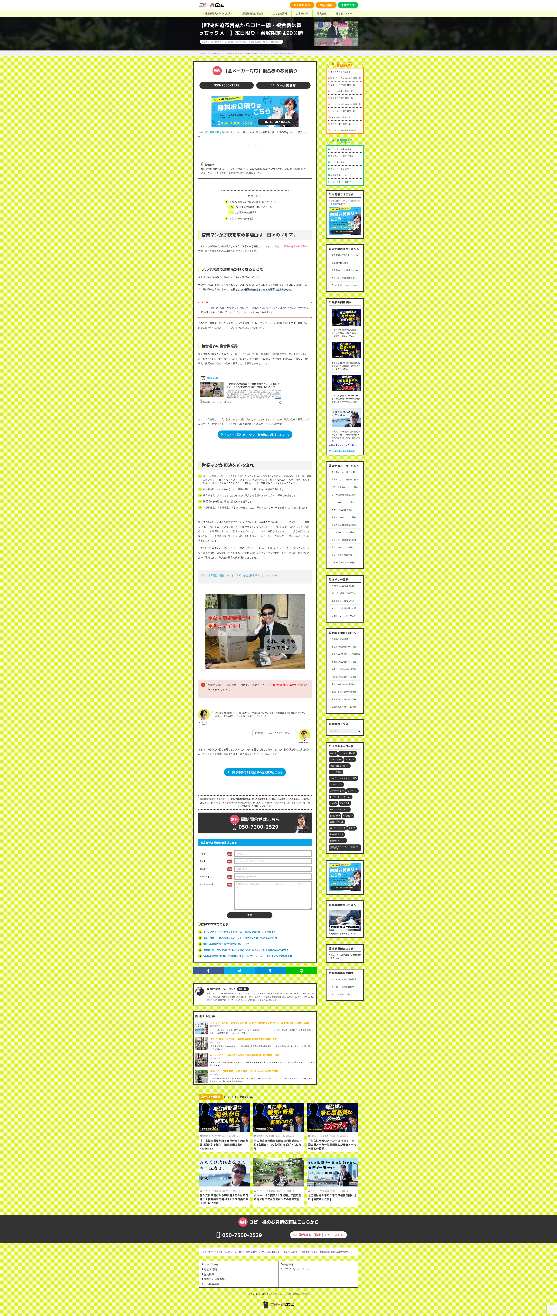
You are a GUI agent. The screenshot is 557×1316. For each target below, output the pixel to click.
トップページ (211, 1264)
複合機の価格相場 (340, 262)
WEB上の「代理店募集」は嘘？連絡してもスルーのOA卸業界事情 (244, 1071)
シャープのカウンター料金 (344, 562)
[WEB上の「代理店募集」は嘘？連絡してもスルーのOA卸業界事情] (201, 1076)
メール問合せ (286, 85)
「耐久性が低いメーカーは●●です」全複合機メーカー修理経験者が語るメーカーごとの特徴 (346, 398)
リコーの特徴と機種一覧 (341, 91)
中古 (333, 803)
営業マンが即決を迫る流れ (241, 218)
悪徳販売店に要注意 (253, 13)
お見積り (209, 1274)
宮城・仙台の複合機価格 (343, 684)
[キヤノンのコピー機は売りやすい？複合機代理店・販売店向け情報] (201, 1060)
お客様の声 (302, 13)
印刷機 (348, 815)
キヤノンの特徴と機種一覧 (342, 84)
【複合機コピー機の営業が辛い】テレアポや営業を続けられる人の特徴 (240, 937)
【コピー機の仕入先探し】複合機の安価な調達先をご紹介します (243, 1039)
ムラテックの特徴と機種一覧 (343, 130)
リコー (352, 790)
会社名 (203, 861)
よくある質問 (280, 13)
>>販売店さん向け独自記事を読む (344, 445)
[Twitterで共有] (239, 970)
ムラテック (336, 784)
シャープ (336, 772)
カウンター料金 (348, 753)
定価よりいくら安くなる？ (344, 616)
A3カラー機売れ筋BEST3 (343, 593)
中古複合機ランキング (340, 175)
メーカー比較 (337, 790)
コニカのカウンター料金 (343, 532)
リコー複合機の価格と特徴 (344, 494)
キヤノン (336, 759)
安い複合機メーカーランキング (346, 285)
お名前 (203, 853)
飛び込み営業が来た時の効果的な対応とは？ (226, 944)
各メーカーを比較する (340, 71)
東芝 (352, 828)
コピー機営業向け (273, 42)
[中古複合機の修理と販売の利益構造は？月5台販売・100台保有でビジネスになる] (346, 350)
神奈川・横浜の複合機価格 (344, 669)
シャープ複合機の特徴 (342, 555)
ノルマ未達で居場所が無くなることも (250, 207)
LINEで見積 (348, 4)
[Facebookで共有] (208, 970)
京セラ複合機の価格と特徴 (344, 540)
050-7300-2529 (302, 4)
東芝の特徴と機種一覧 (340, 124)
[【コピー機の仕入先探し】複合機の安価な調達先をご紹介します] (201, 1043)
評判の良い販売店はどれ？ (344, 585)
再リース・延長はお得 (340, 169)
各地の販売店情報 (340, 639)
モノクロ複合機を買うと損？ (345, 608)
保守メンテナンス (339, 809)
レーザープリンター (340, 797)
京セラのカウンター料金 (343, 547)
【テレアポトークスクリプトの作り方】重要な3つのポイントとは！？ (239, 931)
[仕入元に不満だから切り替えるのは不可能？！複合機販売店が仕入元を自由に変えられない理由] (201, 1027)
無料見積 (327, 5)
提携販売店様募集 (214, 1279)
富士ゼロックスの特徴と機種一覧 (345, 78)
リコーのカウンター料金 (343, 502)
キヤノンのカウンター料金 (344, 517)
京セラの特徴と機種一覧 (341, 97)
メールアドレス (207, 876)
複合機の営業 (256, 42)
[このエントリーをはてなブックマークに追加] (270, 970)
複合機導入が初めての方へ (219, 13)
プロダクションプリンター (343, 778)
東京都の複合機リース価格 (344, 646)
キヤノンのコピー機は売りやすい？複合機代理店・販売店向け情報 (244, 1055)
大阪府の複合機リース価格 (344, 699)
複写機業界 (336, 834)
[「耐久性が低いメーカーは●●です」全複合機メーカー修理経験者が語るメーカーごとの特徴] (346, 383)
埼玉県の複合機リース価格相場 (346, 654)
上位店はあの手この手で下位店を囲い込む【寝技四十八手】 (332, 1197)
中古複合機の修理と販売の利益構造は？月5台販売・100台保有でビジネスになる (346, 365)
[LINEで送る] (301, 970)
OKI (333, 753)
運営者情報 (210, 1269)
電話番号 (204, 869)
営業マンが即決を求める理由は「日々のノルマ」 (251, 201)
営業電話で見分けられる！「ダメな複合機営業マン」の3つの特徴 (242, 575)
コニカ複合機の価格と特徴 (344, 524)
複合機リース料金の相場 (343, 987)
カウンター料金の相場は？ (344, 277)
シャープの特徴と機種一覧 (342, 111)
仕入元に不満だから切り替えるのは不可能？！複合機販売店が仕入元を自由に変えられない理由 (260, 1023)
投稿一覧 (242, 989)
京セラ (345, 803)
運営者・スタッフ (345, 13)
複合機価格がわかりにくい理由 (346, 255)
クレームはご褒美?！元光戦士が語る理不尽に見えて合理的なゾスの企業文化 (277, 1197)
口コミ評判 (336, 822)
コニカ (350, 759)
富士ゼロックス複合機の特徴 (345, 479)
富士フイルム (337, 828)
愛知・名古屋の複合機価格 (344, 692)
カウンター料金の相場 (340, 149)
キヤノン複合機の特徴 (342, 509)
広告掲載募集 (211, 1283)
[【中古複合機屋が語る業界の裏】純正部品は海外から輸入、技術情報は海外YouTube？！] (346, 317)
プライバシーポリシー (296, 1269)
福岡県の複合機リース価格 (344, 707)
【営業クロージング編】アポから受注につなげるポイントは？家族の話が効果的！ (246, 950)
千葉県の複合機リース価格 (344, 661)
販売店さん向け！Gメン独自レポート (344, 848)
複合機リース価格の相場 (341, 155)
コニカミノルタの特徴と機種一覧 (345, 104)
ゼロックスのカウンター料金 (345, 487)
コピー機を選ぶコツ (339, 162)
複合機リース (337, 840)
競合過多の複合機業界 (243, 212)
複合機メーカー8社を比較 (343, 472)
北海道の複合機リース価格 (344, 676)
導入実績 (322, 13)
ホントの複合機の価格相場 (344, 979)
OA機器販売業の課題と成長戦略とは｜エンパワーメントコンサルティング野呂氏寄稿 (247, 956)
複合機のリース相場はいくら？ (346, 270)
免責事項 (288, 1264)
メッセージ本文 (207, 884)
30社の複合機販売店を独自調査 (214, 132)
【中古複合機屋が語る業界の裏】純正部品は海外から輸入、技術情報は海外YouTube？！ (346, 333)
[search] (359, 731)
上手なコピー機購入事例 (343, 600)
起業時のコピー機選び (340, 182)
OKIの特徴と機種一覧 (340, 117)
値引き (335, 815)
